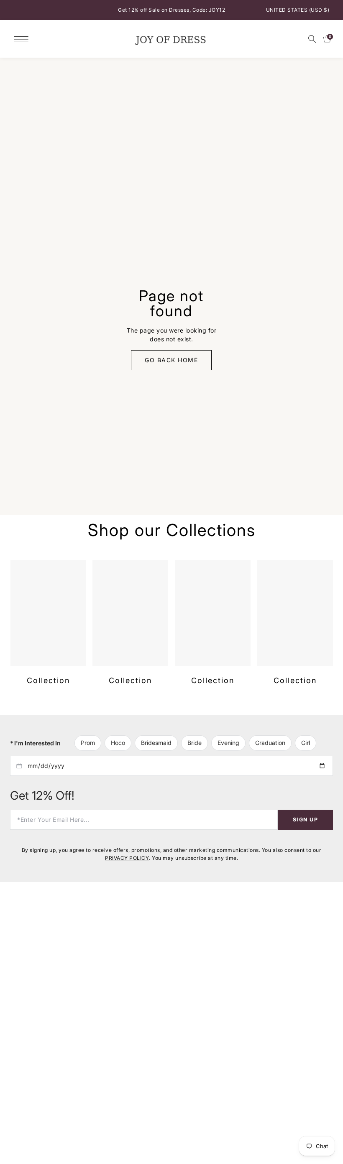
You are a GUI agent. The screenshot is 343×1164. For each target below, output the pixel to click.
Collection (47, 688)
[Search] (312, 39)
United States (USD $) (298, 10)
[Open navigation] (23, 38)
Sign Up (305, 826)
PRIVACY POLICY (127, 865)
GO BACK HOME (171, 363)
